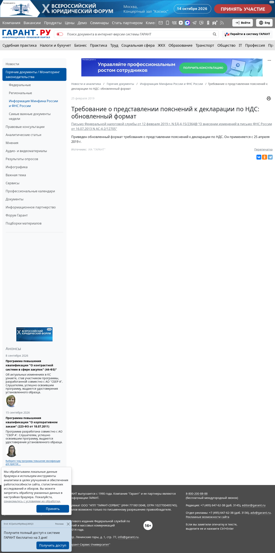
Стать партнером (127, 22)
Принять (53, 509)
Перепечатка (263, 149)
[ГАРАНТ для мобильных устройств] (167, 22)
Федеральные (20, 85)
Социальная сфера (138, 45)
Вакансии (32, 22)
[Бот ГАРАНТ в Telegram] (201, 22)
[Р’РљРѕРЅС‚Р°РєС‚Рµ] (258, 157)
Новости (12, 64)
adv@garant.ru (260, 513)
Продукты (53, 22)
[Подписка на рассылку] (160, 22)
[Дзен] (181, 23)
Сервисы (12, 183)
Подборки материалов (23, 223)
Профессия (255, 45)
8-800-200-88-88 (197, 493)
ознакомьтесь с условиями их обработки (32, 501)
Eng (267, 23)
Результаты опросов (22, 159)
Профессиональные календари (30, 191)
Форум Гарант (17, 215)
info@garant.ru (128, 537)
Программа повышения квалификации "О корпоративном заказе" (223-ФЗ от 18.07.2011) (32, 422)
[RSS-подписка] (221, 22)
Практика (98, 45)
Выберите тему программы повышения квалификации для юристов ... (33, 462)
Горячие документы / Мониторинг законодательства (33, 74)
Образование (180, 45)
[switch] (60, 34)
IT (240, 45)
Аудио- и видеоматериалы (26, 151)
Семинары (99, 22)
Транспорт (205, 45)
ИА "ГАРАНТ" (96, 149)
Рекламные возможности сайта (207, 517)
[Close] (68, 524)
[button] (247, 34)
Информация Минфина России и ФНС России (33, 103)
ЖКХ (161, 45)
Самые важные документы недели (30, 116)
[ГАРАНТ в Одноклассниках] (208, 22)
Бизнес (80, 45)
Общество (226, 45)
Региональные (20, 93)
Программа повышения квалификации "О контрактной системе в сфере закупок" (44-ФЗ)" (31, 365)
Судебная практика (19, 45)
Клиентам (154, 22)
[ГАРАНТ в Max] (187, 22)
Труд (114, 45)
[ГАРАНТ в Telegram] (194, 22)
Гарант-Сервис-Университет (89, 544)
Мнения (12, 143)
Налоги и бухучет (55, 45)
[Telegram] (270, 157)
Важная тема (16, 175)
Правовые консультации (25, 127)
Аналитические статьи (23, 135)
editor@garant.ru (254, 505)
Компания (11, 22)
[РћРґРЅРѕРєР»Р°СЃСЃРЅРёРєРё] (264, 157)
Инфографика (17, 167)
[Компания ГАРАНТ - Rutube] (215, 22)
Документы (14, 199)
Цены (69, 22)
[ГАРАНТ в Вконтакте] (174, 22)
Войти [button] (245, 23)
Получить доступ (52, 545)
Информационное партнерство (31, 207)
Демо (82, 22)
